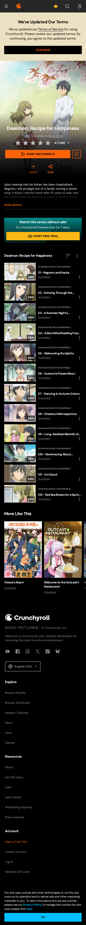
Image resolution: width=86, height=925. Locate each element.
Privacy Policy (32, 904)
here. (29, 909)
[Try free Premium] (56, 6)
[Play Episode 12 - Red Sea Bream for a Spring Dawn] (43, 494)
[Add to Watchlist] (76, 154)
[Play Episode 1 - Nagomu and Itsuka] (43, 271)
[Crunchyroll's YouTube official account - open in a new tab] (8, 651)
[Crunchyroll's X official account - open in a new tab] (38, 651)
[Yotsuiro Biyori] (23, 555)
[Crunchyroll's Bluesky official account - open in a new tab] (58, 651)
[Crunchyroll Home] (27, 617)
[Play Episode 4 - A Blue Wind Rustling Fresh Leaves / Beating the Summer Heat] (43, 332)
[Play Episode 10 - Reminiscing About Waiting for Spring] (43, 453)
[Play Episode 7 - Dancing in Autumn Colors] (43, 393)
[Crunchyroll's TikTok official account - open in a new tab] (48, 651)
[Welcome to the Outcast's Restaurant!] (63, 558)
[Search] (67, 6)
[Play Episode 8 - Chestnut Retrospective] (43, 413)
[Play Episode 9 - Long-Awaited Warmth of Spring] (43, 433)
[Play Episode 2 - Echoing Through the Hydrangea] (43, 292)
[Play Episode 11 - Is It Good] (43, 473)
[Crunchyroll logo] (19, 6)
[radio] (18, 143)
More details (13, 205)
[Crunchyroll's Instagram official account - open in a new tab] (28, 651)
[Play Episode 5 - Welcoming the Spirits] (43, 352)
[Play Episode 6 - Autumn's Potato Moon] (43, 372)
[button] (6, 6)
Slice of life (55, 136)
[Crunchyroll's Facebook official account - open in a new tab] (18, 651)
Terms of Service (50, 29)
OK (43, 917)
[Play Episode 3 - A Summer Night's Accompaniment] (43, 312)
